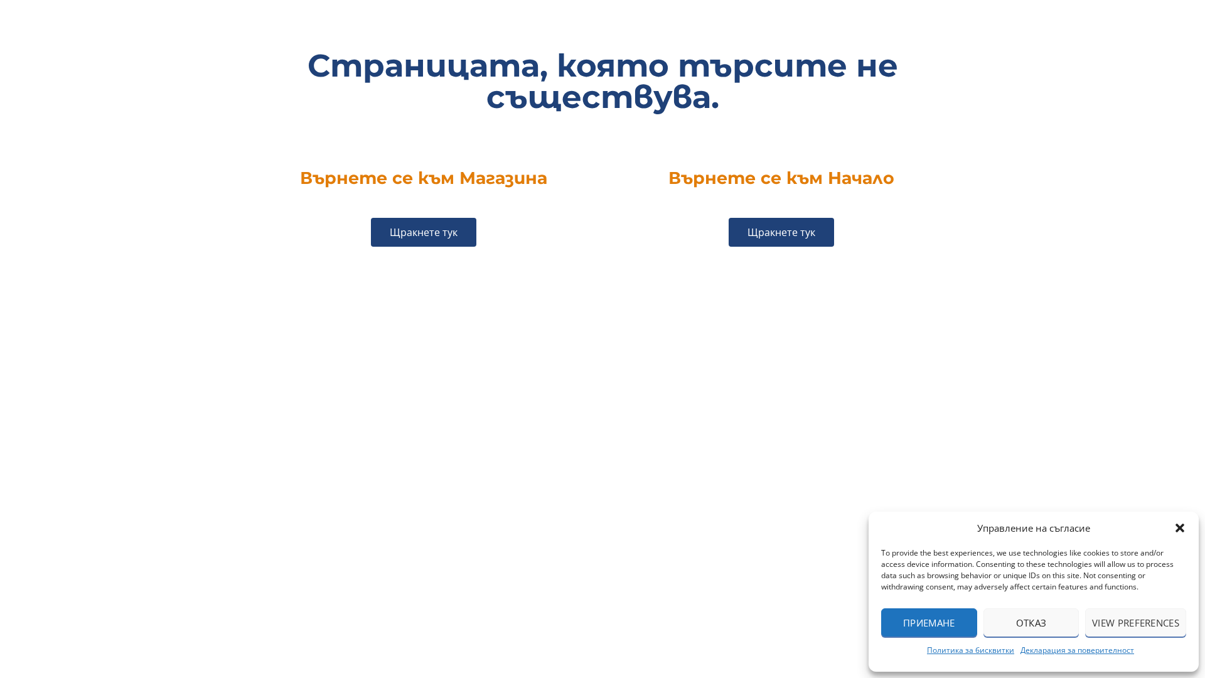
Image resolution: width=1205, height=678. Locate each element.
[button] (1180, 528)
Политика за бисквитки (970, 650)
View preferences (1135, 622)
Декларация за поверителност (1077, 650)
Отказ (1031, 622)
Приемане (929, 622)
